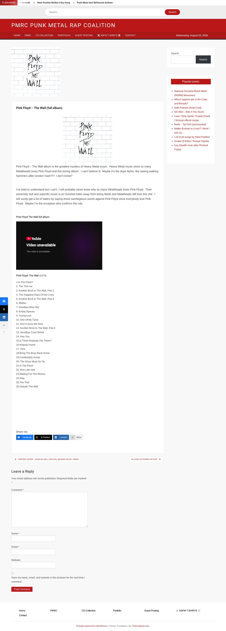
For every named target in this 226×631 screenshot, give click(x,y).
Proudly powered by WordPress (91, 626)
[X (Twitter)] (4, 309)
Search (175, 53)
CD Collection (44, 35)
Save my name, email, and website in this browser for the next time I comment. (48, 579)
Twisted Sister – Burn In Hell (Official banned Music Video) (48, 459)
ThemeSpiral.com (140, 626)
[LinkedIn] (4, 317)
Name (15, 533)
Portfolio (64, 35)
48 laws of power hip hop (144, 459)
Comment (17, 490)
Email (15, 547)
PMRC (28, 35)
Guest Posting (84, 35)
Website (15, 560)
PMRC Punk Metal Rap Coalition (63, 25)
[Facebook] (4, 301)
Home (17, 35)
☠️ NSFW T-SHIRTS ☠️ (109, 35)
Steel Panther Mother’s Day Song (53, 2)
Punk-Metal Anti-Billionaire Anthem (95, 2)
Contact (130, 35)
